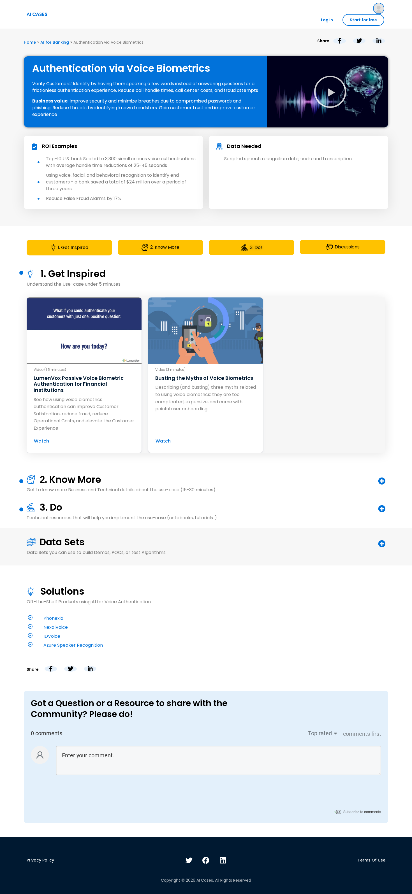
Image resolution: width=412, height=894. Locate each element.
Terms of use (371, 860)
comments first (362, 734)
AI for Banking (54, 42)
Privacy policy (40, 860)
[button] (330, 92)
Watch (41, 441)
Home (30, 42)
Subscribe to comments (362, 812)
